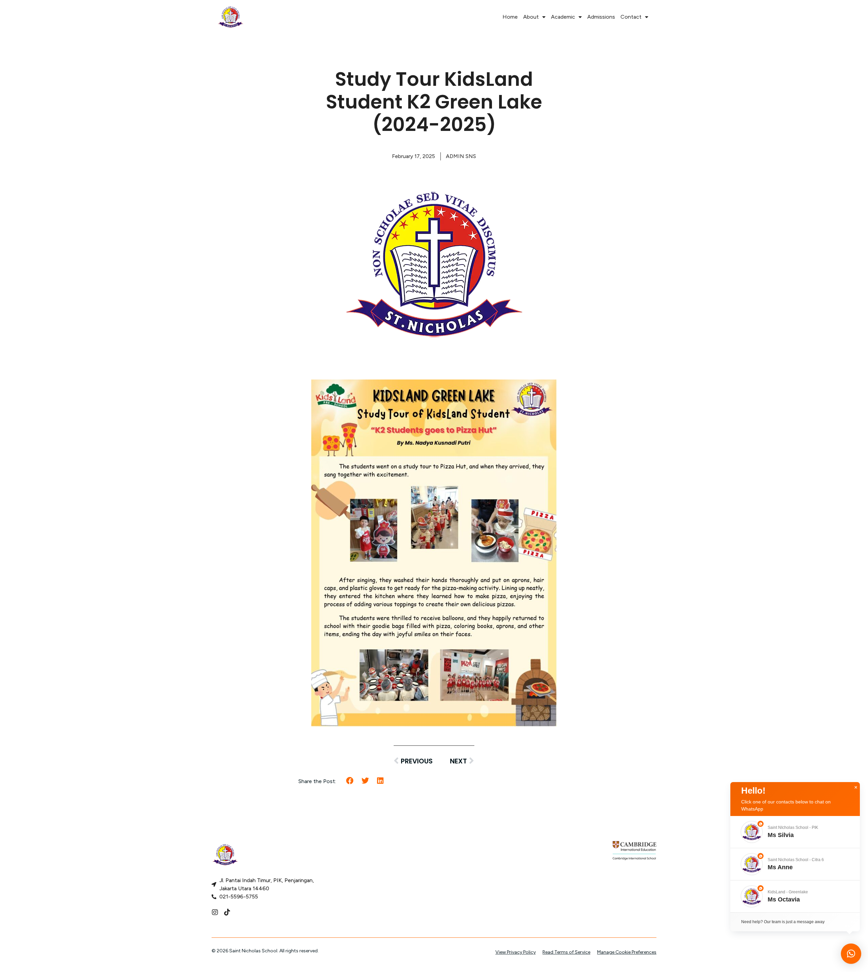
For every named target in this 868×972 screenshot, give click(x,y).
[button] (350, 781)
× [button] (855, 787)
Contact (631, 17)
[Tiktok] (227, 912)
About (531, 17)
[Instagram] (215, 912)
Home (510, 17)
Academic (563, 17)
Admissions (601, 17)
